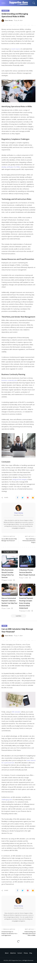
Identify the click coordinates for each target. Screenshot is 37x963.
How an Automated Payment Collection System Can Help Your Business (9, 602)
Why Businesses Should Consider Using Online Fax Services (8, 574)
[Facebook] (17, 498)
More (4, 625)
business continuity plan (9, 380)
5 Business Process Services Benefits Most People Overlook (27, 572)
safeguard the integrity (19, 479)
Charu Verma (9, 20)
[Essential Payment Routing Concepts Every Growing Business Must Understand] (27, 590)
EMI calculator (16, 712)
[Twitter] (23, 498)
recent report (15, 49)
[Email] (33, 498)
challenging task (7, 799)
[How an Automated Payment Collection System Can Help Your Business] (10, 590)
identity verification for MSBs (11, 167)
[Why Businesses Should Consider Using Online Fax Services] (10, 561)
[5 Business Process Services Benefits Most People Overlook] (27, 561)
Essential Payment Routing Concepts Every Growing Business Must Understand (26, 603)
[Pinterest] (28, 498)
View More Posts (18, 515)
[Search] (33, 3)
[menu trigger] (4, 3)
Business (5, 10)
